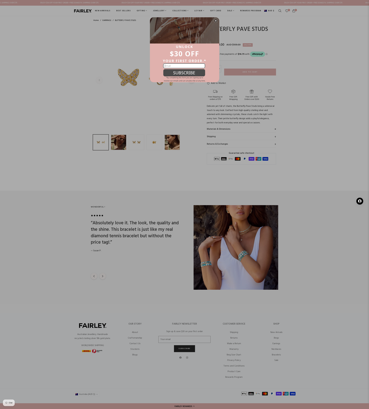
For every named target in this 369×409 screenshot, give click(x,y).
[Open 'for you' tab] (359, 201)
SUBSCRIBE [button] (184, 72)
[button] (216, 20)
